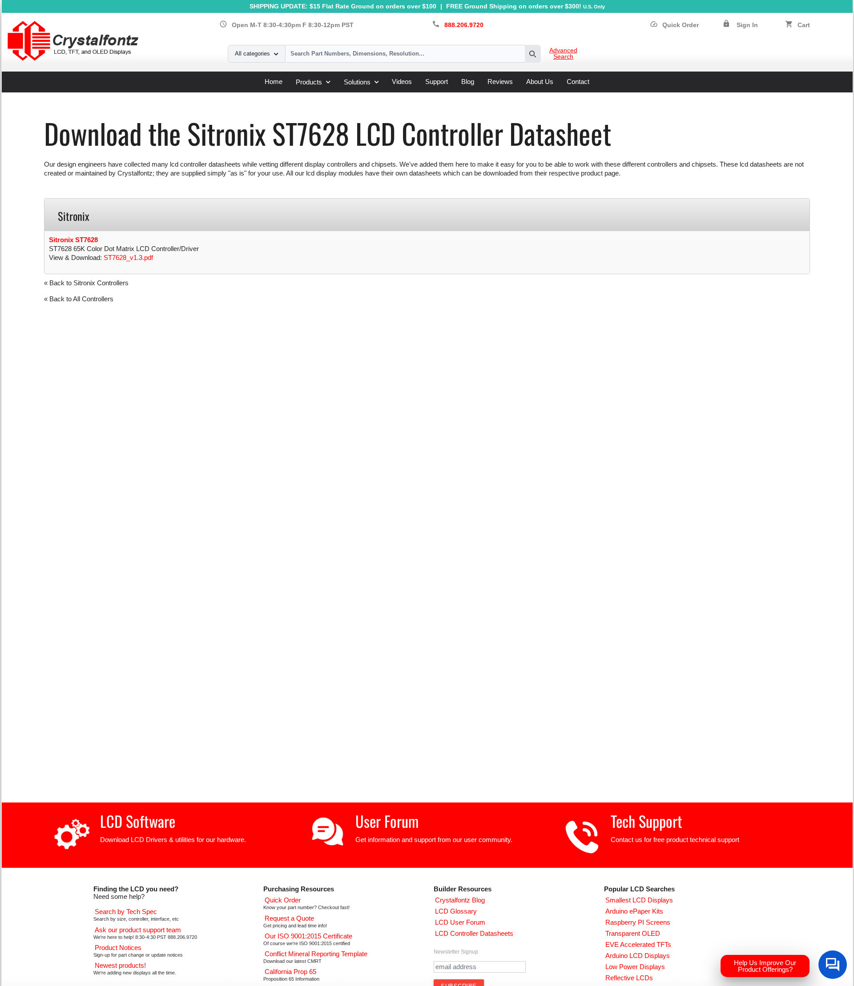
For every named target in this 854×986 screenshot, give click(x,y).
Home (273, 81)
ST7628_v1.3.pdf (128, 257)
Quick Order (674, 25)
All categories (252, 53)
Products (309, 82)
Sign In (747, 25)
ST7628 (224, 96)
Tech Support (646, 821)
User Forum (387, 821)
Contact (578, 81)
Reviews (500, 81)
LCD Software (137, 821)
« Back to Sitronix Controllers (86, 283)
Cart (804, 25)
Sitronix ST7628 (73, 240)
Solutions (357, 82)
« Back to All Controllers (78, 299)
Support (436, 81)
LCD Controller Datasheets (138, 96)
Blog (467, 81)
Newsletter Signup (456, 952)
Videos (402, 81)
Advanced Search (563, 54)
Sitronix (195, 96)
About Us (539, 81)
